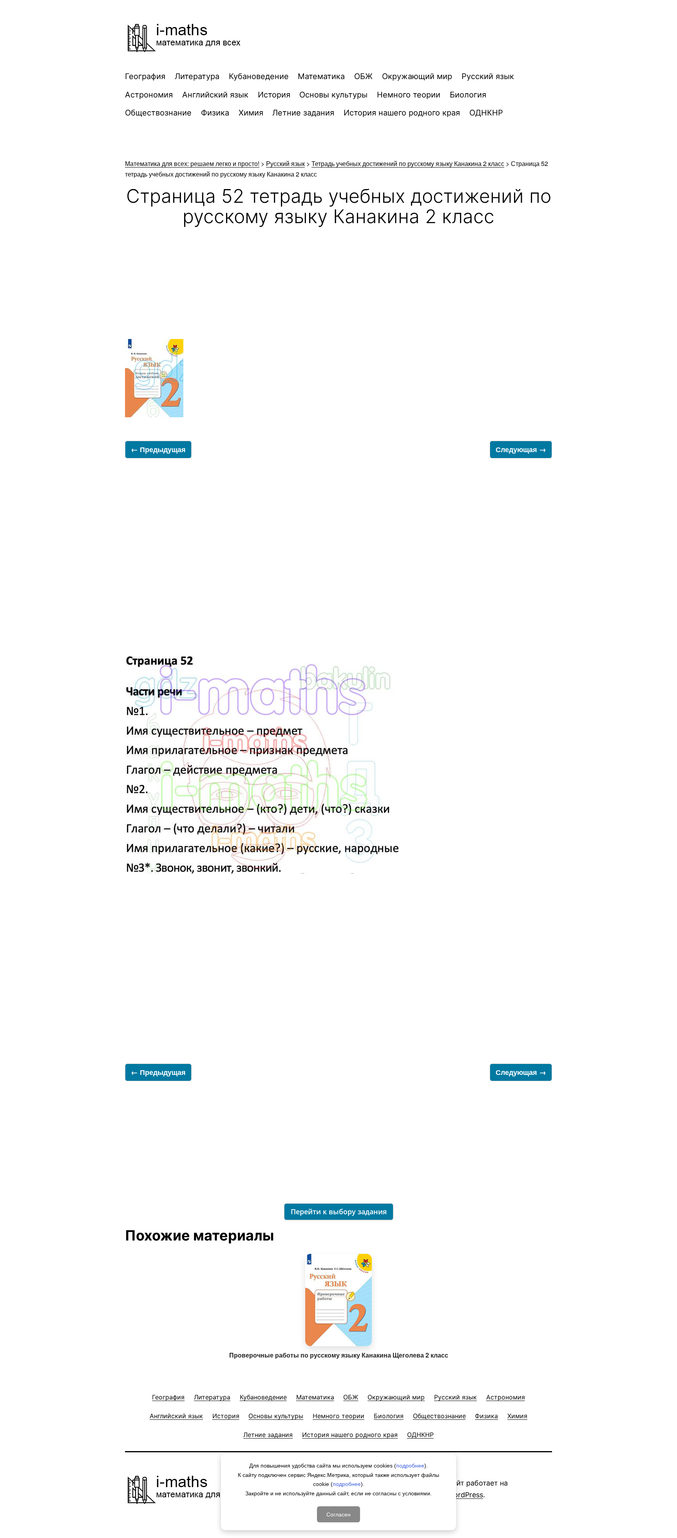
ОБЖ (363, 76)
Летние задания (303, 112)
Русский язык (488, 76)
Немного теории (408, 94)
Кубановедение (259, 76)
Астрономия (149, 94)
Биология (468, 94)
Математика (321, 76)
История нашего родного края (402, 112)
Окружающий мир (417, 76)
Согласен (338, 1514)
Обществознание (158, 112)
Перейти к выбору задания (339, 1211)
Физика (215, 112)
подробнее (410, 1465)
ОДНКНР (486, 112)
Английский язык (215, 94)
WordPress (465, 1495)
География (145, 76)
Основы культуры (333, 94)
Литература (197, 76)
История (274, 94)
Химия (251, 112)
